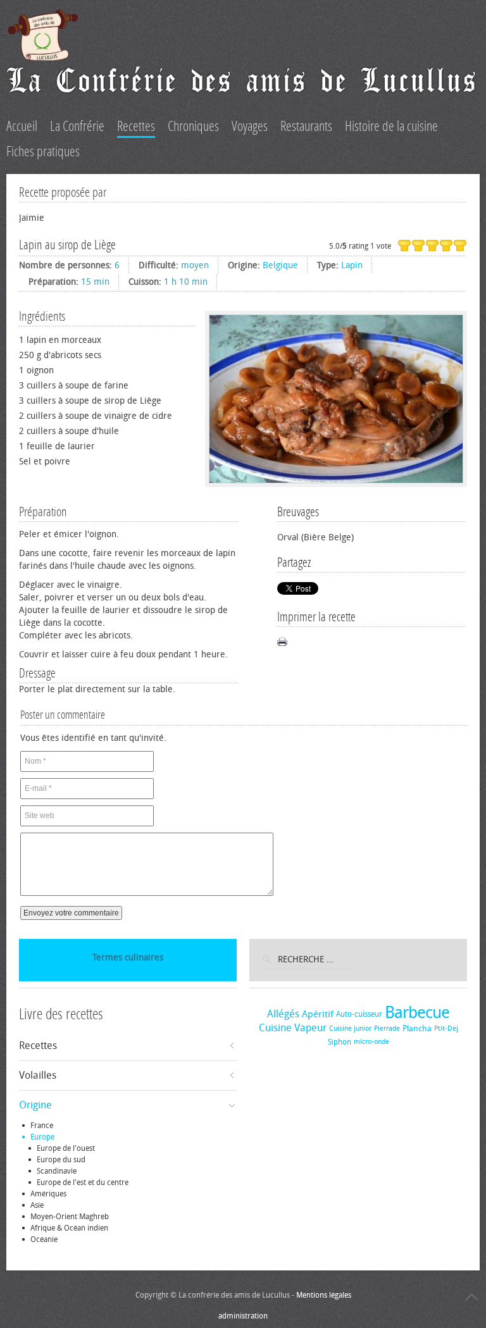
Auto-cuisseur (359, 1014)
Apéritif (317, 1014)
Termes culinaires (127, 957)
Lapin (352, 265)
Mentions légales (323, 1295)
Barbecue (417, 1012)
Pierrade (387, 1028)
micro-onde (371, 1042)
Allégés (283, 1014)
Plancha (417, 1028)
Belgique (280, 265)
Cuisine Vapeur (293, 1028)
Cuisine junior (350, 1028)
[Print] (282, 641)
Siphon (339, 1042)
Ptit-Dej (446, 1028)
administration (243, 1316)
